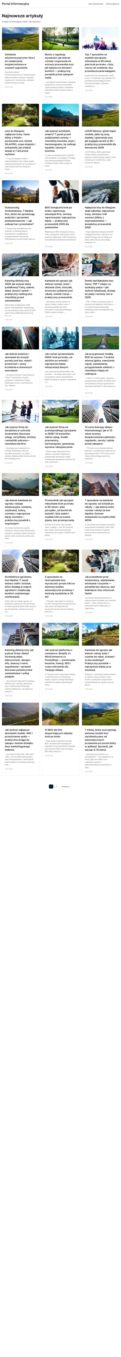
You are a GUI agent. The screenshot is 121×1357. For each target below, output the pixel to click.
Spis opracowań (96, 4)
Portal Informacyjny (15, 3)
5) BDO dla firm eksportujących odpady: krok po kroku (59, 733)
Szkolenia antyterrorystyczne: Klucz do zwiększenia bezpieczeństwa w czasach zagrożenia (20, 61)
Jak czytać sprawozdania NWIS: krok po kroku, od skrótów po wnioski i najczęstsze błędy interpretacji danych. (59, 361)
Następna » (66, 786)
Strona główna (112, 4)
